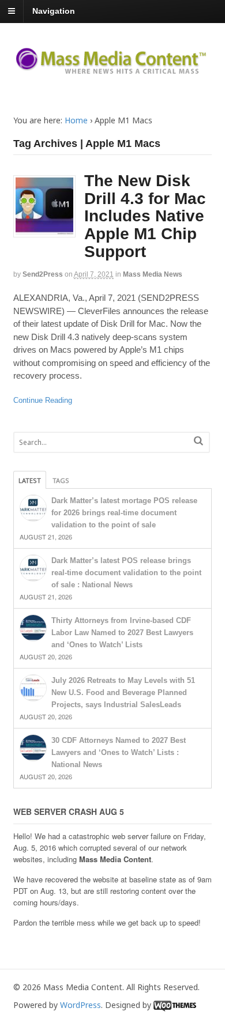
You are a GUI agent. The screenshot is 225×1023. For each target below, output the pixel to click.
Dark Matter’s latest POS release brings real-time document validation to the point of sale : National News (126, 572)
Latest (29, 480)
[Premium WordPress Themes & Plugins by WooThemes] (174, 1004)
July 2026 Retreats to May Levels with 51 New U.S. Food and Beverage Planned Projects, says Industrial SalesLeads (123, 692)
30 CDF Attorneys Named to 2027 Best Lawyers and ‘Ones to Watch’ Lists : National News (118, 752)
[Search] (198, 440)
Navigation (53, 11)
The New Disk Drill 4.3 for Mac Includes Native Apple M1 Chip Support (145, 216)
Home (76, 120)
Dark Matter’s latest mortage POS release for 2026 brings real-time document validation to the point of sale (124, 512)
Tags (60, 480)
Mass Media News (152, 274)
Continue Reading (42, 400)
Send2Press (42, 274)
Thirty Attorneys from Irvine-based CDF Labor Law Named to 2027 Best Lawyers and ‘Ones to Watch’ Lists (122, 632)
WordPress (80, 1004)
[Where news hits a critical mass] (112, 70)
